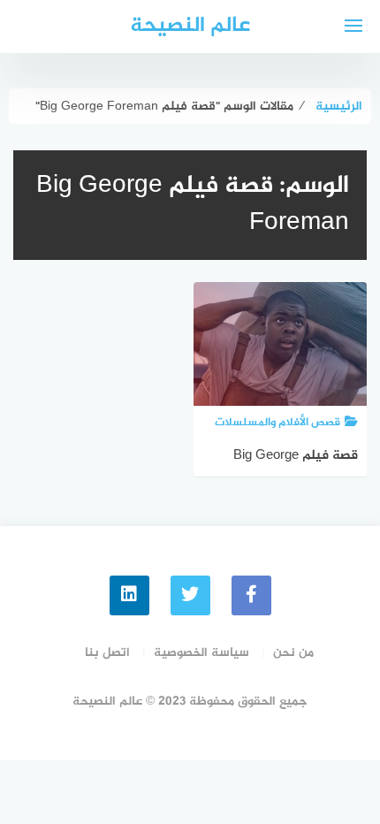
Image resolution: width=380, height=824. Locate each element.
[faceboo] (251, 595)
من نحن (293, 653)
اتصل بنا (107, 653)
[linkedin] (129, 595)
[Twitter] (190, 595)
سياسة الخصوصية (201, 653)
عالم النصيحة (190, 26)
